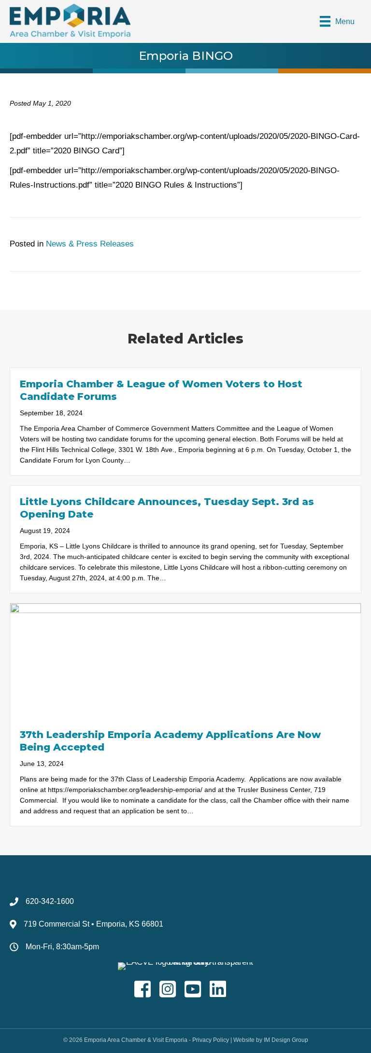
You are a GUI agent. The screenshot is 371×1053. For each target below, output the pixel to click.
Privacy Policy (210, 1040)
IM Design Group (286, 1040)
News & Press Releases (90, 243)
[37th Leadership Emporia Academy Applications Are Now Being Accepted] (185, 660)
